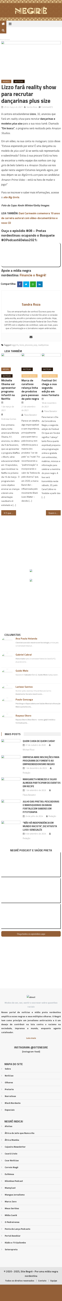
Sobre (8, 1068)
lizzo (22, 345)
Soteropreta (11, 1249)
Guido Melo (22, 671)
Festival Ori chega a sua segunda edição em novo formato (50, 387)
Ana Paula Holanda (26, 638)
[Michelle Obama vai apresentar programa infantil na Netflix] (10, 359)
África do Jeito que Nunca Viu (19, 1133)
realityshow (43, 345)
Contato (42, 1280)
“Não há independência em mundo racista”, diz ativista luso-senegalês (40, 826)
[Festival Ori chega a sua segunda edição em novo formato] (51, 359)
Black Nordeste (13, 1103)
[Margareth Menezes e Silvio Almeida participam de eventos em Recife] (10, 784)
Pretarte (9, 1089)
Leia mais (31, 1038)
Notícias (19, 81)
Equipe (53, 1280)
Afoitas (8, 1126)
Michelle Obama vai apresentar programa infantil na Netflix (8, 389)
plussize (29, 345)
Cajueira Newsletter (15, 1146)
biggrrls (15, 345)
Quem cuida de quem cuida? (39, 741)
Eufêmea (9, 1174)
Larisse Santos (24, 687)
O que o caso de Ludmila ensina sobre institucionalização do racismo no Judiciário (10, 513)
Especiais (9, 1109)
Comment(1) (47, 107)
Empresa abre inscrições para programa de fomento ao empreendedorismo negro (41, 760)
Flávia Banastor (30, 414)
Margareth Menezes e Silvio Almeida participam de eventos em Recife (42, 782)
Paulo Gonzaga (24, 699)
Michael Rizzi (28, 749)
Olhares (9, 1082)
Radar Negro (29, 375)
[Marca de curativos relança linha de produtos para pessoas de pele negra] (31, 359)
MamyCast (10, 1187)
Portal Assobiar (13, 1235)
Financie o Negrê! (33, 275)
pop (35, 345)
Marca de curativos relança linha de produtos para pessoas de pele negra (30, 389)
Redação (26, 772)
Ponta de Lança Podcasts (17, 1228)
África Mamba (12, 1139)
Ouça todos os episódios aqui (31, 934)
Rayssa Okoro (23, 715)
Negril (6, 369)
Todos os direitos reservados (19, 1280)
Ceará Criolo (11, 1153)
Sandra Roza (31, 107)
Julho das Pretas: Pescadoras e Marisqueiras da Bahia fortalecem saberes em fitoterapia (41, 807)
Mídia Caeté (11, 1215)
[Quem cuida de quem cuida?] (10, 746)
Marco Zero (11, 1201)
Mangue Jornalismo (15, 1194)
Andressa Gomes (8, 419)
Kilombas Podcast (14, 1181)
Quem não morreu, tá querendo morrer (54, 513)
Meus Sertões (12, 1208)
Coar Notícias (12, 1160)
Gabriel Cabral (24, 654)
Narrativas (10, 1096)
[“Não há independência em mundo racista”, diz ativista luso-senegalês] (10, 827)
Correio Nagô (11, 1167)
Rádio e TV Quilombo (15, 1242)
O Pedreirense (12, 1222)
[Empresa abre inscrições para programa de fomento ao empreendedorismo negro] (10, 762)
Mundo (6, 81)
